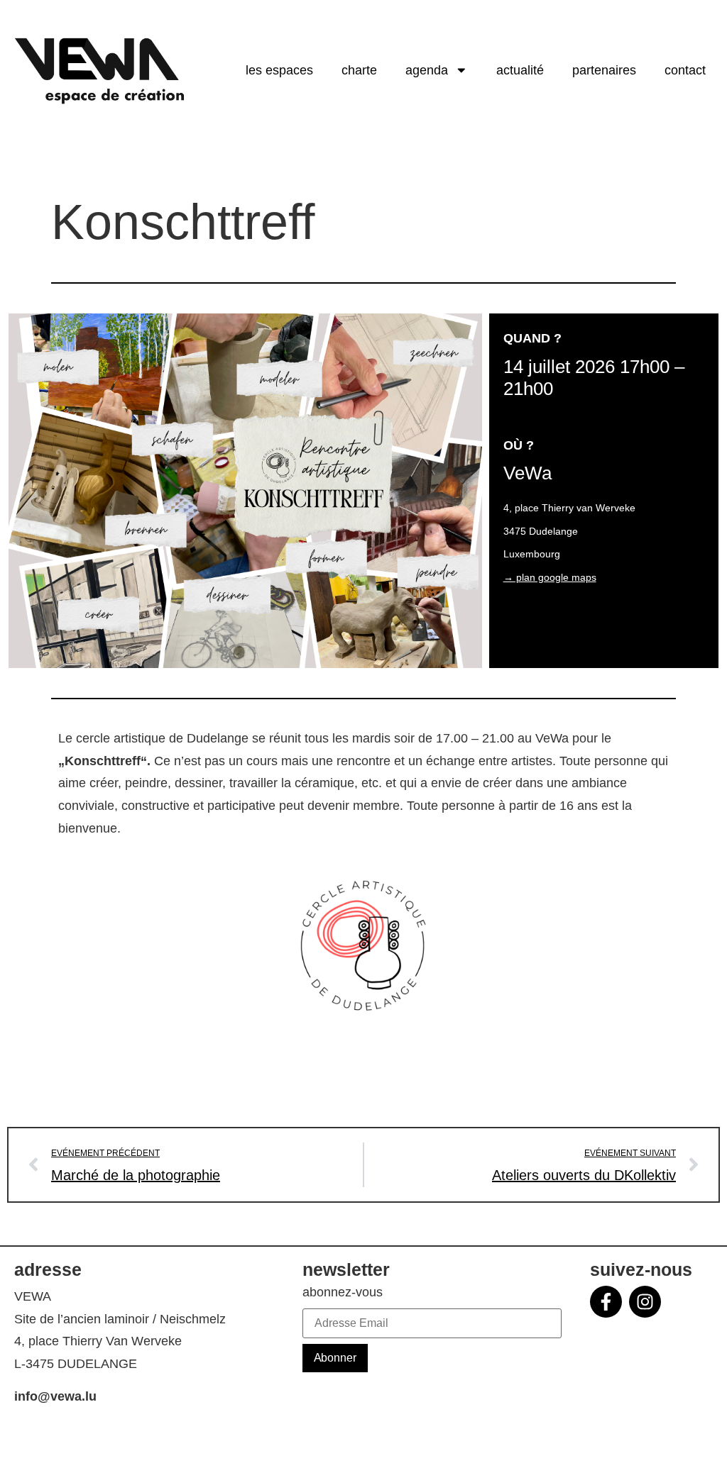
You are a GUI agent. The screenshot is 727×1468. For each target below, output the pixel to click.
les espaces (279, 70)
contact (685, 70)
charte (359, 70)
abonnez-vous (342, 1292)
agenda (426, 70)
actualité (520, 70)
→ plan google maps (549, 577)
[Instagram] (645, 1302)
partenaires (604, 70)
